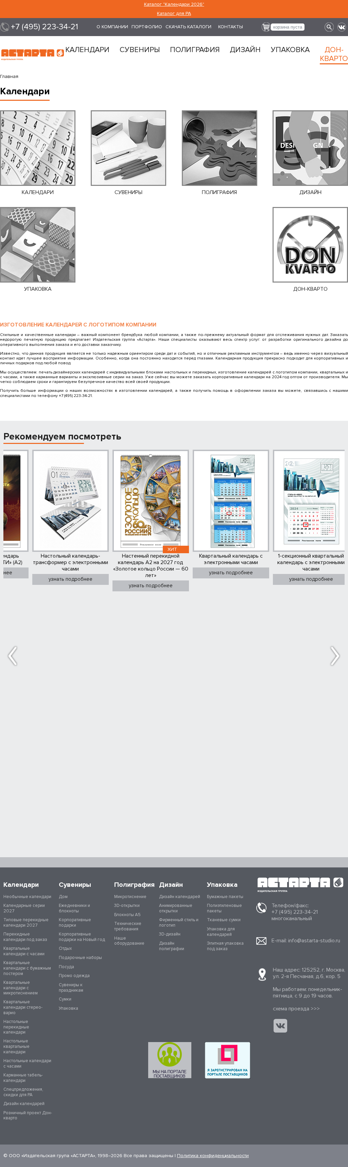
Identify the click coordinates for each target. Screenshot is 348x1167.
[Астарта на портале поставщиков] (227, 1060)
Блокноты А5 (127, 914)
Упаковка (290, 50)
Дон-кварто (334, 54)
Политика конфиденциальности (213, 1155)
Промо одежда (74, 975)
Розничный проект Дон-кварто (27, 1115)
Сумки (65, 999)
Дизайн (245, 50)
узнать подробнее (70, 579)
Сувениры (140, 50)
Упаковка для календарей (221, 931)
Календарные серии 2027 (24, 908)
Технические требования (127, 926)
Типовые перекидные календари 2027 (26, 922)
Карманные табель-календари (23, 1077)
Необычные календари (27, 896)
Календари (87, 50)
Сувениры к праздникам (71, 987)
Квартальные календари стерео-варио (22, 1007)
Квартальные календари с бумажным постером (27, 968)
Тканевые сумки (224, 920)
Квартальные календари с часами (24, 951)
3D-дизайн (169, 934)
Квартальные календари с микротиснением (20, 988)
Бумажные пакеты (225, 896)
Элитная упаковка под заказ (225, 946)
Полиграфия (195, 50)
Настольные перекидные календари (16, 1027)
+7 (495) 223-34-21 (44, 27)
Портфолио (147, 27)
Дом (63, 896)
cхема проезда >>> (296, 1008)
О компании (112, 27)
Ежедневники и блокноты (74, 908)
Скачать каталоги (188, 27)
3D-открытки (127, 905)
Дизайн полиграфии (171, 946)
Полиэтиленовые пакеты (224, 908)
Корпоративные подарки (75, 922)
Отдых (65, 948)
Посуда (66, 967)
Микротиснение (130, 896)
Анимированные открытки (175, 908)
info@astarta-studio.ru (314, 940)
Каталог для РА (174, 13)
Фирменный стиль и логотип (178, 922)
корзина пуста (287, 27)
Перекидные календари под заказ (25, 936)
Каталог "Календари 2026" (174, 4)
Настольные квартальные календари (16, 1046)
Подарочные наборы (80, 957)
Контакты (230, 27)
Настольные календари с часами (27, 1063)
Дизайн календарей (24, 1103)
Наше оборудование (129, 941)
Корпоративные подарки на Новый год (82, 936)
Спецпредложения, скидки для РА (23, 1092)
